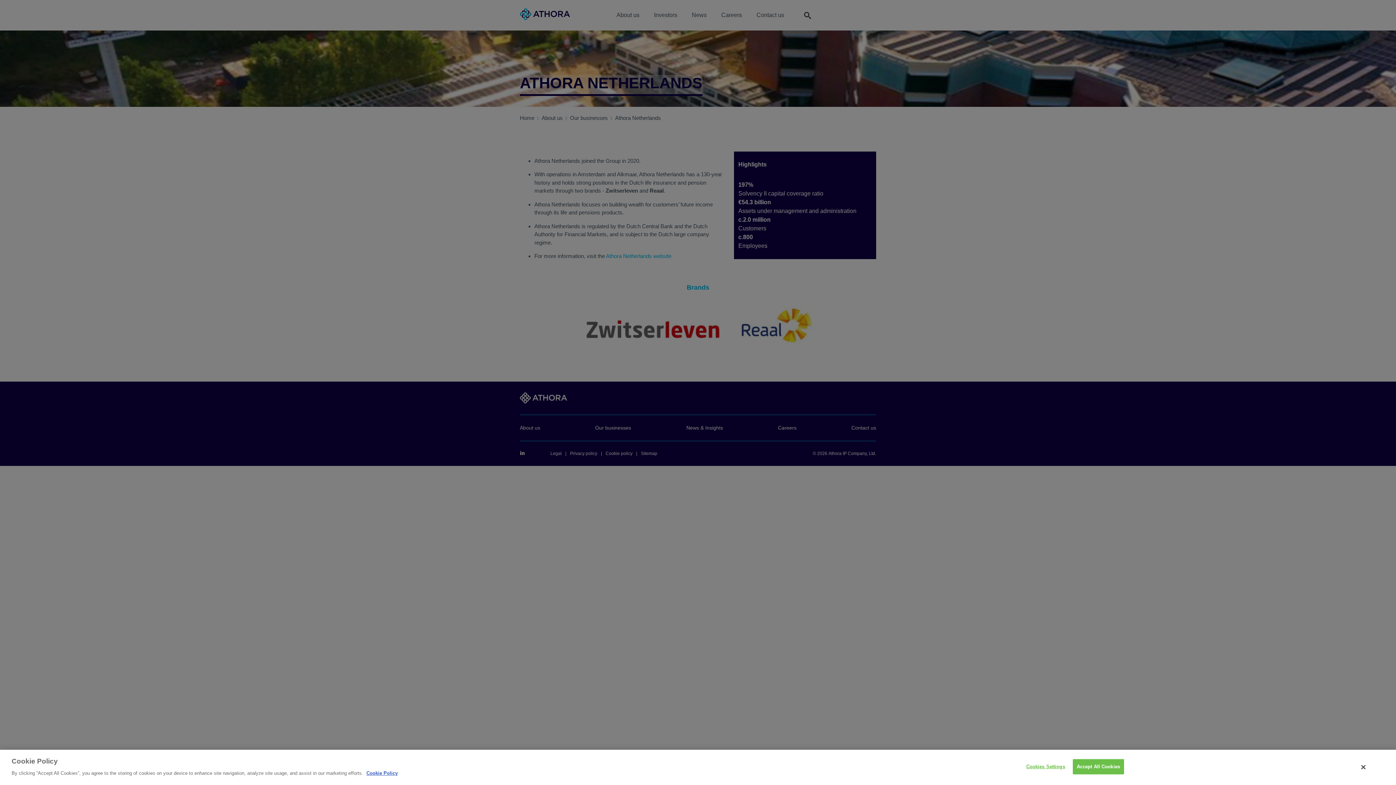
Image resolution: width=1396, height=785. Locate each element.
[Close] (1363, 767)
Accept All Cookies (1098, 766)
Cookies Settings (1045, 766)
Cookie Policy (382, 773)
